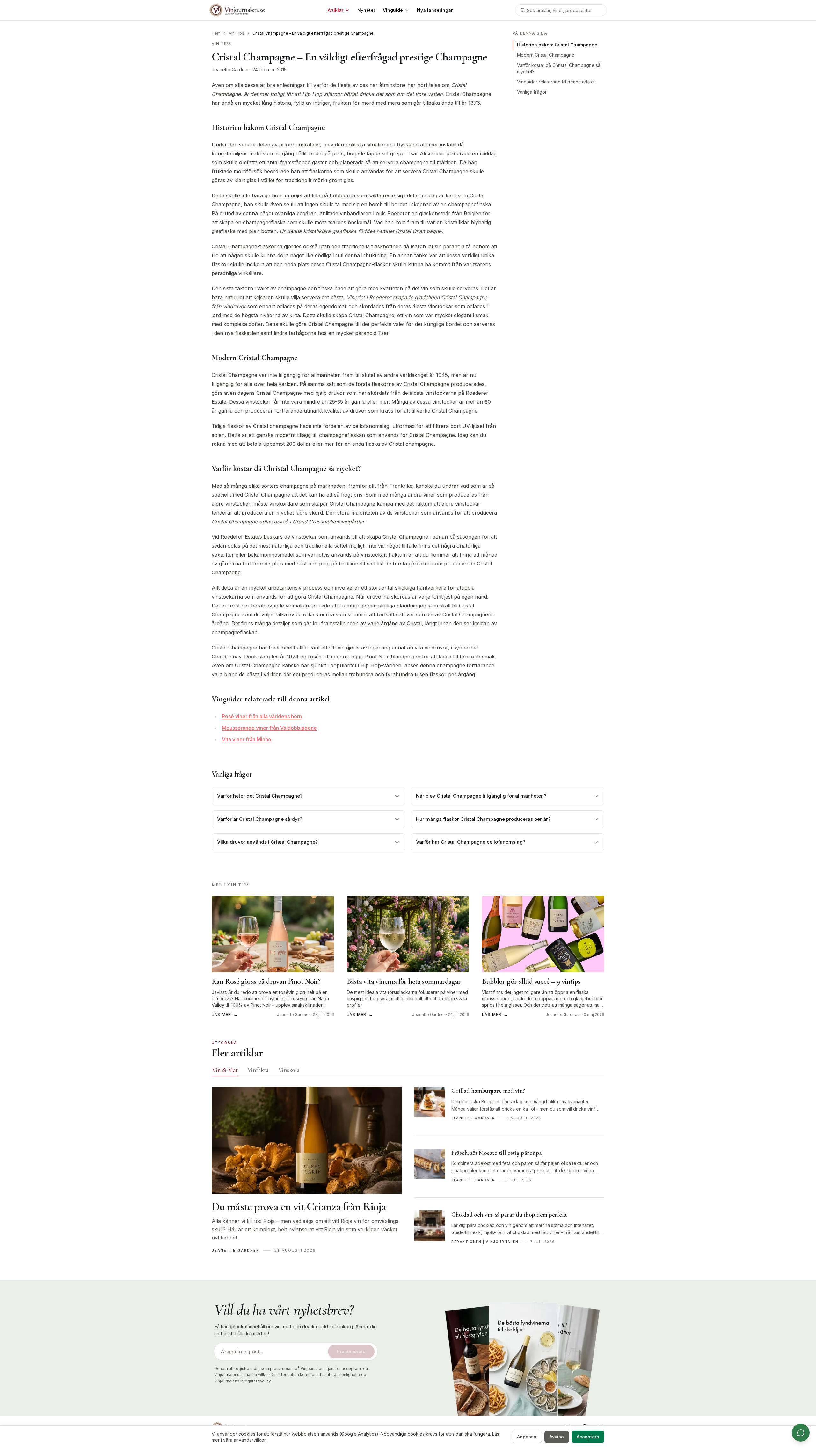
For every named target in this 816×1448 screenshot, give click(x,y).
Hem (216, 33)
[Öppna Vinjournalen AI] (801, 1433)
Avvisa (557, 1436)
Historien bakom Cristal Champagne (557, 44)
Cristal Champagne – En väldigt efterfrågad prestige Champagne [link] (313, 33)
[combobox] (561, 10)
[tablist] (408, 1071)
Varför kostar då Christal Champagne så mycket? (559, 68)
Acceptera (588, 1436)
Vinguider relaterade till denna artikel (556, 81)
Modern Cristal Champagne (545, 55)
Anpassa (526, 1436)
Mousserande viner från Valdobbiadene (269, 728)
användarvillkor (250, 1440)
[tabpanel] (408, 1173)
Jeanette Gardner (230, 69)
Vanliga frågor (532, 92)
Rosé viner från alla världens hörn (262, 716)
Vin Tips (236, 33)
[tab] (225, 1070)
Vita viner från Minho (246, 739)
